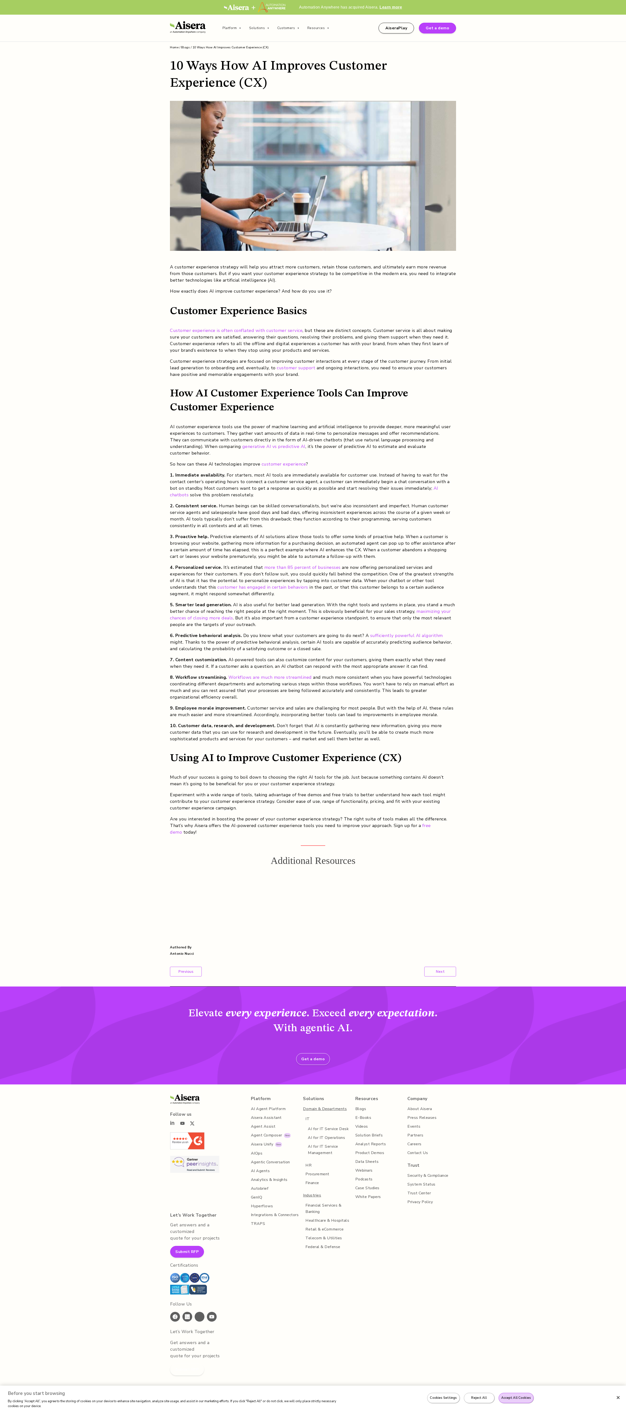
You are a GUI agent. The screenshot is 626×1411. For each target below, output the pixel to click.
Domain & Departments (325, 1109)
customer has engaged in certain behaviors (262, 587)
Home (174, 47)
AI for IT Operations (326, 1137)
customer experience (284, 464)
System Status (421, 1184)
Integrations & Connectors (275, 1215)
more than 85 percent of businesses (302, 567)
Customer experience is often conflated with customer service (236, 330)
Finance (312, 1183)
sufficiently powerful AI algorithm (406, 635)
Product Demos (369, 1153)
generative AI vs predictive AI (273, 446)
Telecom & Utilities (323, 1238)
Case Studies (367, 1188)
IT (307, 1119)
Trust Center (419, 1193)
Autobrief (260, 1188)
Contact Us (417, 1153)
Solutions (257, 28)
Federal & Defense (322, 1247)
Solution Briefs (369, 1135)
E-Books (363, 1117)
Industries (312, 1195)
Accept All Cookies (516, 1398)
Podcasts (364, 1179)
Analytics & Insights (269, 1179)
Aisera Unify (262, 1144)
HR (308, 1165)
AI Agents (260, 1171)
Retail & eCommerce (324, 1229)
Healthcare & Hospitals (327, 1220)
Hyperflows (262, 1206)
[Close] (618, 1397)
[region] (313, 1398)
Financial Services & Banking (323, 1208)
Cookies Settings (443, 1398)
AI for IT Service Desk (328, 1129)
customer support (296, 368)
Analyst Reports (370, 1144)
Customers (286, 28)
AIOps (257, 1153)
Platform (230, 28)
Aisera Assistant (266, 1117)
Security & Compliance (427, 1175)
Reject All (479, 1398)
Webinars (364, 1170)
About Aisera (419, 1109)
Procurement (317, 1174)
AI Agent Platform (268, 1109)
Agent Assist (263, 1126)
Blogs (185, 47)
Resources (316, 28)
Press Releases (421, 1117)
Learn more (391, 7)
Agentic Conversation (270, 1162)
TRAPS (258, 1223)
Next (440, 971)
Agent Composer (266, 1135)
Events (413, 1126)
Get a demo (437, 28)
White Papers (368, 1196)
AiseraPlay (396, 28)
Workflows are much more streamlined (270, 677)
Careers (414, 1144)
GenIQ (256, 1197)
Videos (361, 1126)
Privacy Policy (420, 1202)
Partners (415, 1135)
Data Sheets (367, 1161)
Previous (185, 971)
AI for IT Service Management (323, 1150)
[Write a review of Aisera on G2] (187, 1148)
